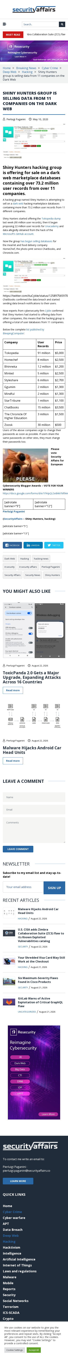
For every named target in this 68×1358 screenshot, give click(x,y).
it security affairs (28, 566)
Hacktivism (11, 1247)
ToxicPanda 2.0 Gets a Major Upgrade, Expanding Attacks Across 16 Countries (32, 677)
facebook (14, 545)
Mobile (8, 1283)
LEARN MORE (18, 1181)
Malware (9, 1277)
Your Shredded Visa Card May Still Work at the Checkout (41, 959)
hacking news (41, 558)
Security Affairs (13, 575)
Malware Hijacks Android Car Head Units (32, 750)
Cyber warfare (14, 1218)
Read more (13, 690)
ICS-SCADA (11, 1313)
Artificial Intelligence (19, 1259)
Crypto (8, 1318)
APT (6, 1224)
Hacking (27, 72)
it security (10, 566)
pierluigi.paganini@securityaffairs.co (26, 1171)
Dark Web (10, 558)
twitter (56, 545)
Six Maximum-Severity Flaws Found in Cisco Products (38, 980)
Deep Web (9, 72)
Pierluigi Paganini (15, 119)
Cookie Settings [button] (14, 1350)
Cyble (48, 310)
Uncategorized (27, 1011)
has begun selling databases (36, 241)
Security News (32, 575)
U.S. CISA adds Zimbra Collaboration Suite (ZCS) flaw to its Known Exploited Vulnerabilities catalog (41, 935)
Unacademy (52, 226)
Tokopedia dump (51, 218)
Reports (9, 1289)
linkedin (35, 545)
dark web (18, 203)
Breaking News (26, 68)
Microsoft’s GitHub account (18, 234)
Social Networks (15, 1301)
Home (7, 68)
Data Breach (12, 1230)
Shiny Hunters (52, 575)
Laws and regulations (19, 1271)
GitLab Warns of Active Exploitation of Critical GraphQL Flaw (40, 1002)
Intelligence (12, 1253)
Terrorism (10, 1307)
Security (23, 946)
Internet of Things (17, 1265)
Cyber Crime (50, 68)
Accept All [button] (34, 1350)
